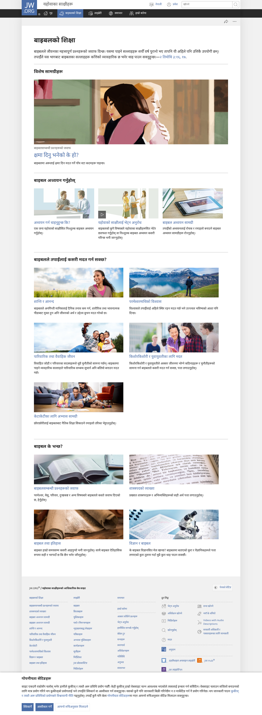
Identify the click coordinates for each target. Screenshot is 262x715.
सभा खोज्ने (205, 607)
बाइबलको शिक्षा (36, 598)
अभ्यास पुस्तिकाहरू (82, 640)
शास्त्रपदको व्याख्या (141, 488)
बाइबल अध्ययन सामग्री (178, 223)
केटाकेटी (33, 646)
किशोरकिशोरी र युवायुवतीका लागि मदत (155, 357)
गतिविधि (121, 656)
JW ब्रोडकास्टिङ (80, 663)
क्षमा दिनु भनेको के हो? (56, 155)
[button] (70, 13)
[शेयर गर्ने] (226, 21)
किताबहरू (77, 611)
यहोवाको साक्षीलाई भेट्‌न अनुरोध (120, 223)
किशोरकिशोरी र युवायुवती (40, 640)
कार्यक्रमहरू (78, 646)
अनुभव (120, 662)
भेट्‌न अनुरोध (123, 622)
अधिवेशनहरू (123, 651)
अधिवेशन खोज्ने (171, 614)
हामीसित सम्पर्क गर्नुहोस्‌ (127, 628)
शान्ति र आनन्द (44, 302)
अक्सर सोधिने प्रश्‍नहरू (127, 616)
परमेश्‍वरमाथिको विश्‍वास (145, 302)
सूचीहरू (77, 651)
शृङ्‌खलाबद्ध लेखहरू (82, 628)
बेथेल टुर (121, 633)
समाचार (120, 598)
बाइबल (76, 605)
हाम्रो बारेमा (122, 609)
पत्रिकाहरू (77, 634)
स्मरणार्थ (121, 645)
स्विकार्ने (27, 707)
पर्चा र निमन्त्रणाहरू (81, 623)
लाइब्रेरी (76, 598)
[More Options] (234, 21)
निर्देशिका (77, 657)
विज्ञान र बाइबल (140, 543)
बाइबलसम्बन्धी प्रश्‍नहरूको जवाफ (56, 488)
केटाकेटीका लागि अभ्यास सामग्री (55, 416)
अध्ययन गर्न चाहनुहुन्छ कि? (52, 223)
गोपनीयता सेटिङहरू (118, 696)
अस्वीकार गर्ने (44, 707)
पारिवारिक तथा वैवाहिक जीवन (54, 357)
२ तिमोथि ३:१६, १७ (173, 57)
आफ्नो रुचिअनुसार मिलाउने (72, 707)
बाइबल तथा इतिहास (47, 543)
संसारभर (121, 668)
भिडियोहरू (78, 669)
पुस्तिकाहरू (78, 617)
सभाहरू (121, 639)
